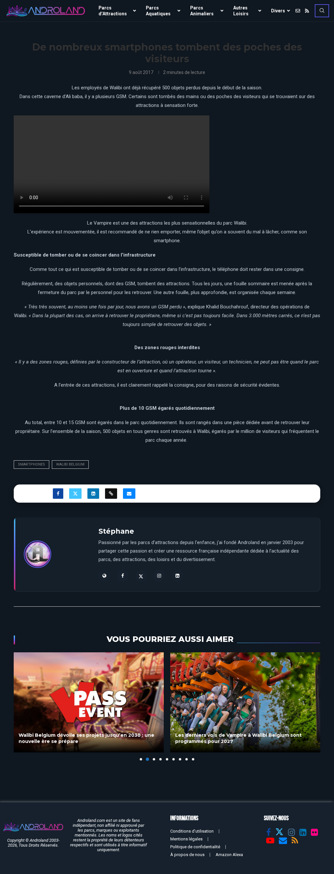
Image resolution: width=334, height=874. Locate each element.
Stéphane (116, 531)
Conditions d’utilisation (192, 831)
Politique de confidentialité (195, 846)
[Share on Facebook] (58, 493)
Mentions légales (186, 839)
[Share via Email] (129, 493)
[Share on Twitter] (75, 493)
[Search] (322, 10)
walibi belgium (70, 464)
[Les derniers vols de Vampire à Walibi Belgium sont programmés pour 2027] (92, 702)
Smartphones (31, 464)
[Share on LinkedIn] (93, 493)
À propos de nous (187, 854)
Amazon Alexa (229, 854)
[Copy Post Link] (111, 493)
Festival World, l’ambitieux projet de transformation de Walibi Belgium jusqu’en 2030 (249, 738)
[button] (22, 706)
